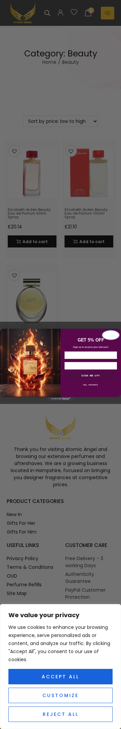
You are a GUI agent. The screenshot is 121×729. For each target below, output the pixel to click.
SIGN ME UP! (90, 375)
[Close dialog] (111, 335)
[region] (60, 666)
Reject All (61, 714)
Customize (60, 695)
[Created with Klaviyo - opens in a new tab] (60, 399)
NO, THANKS (90, 385)
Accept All (60, 676)
